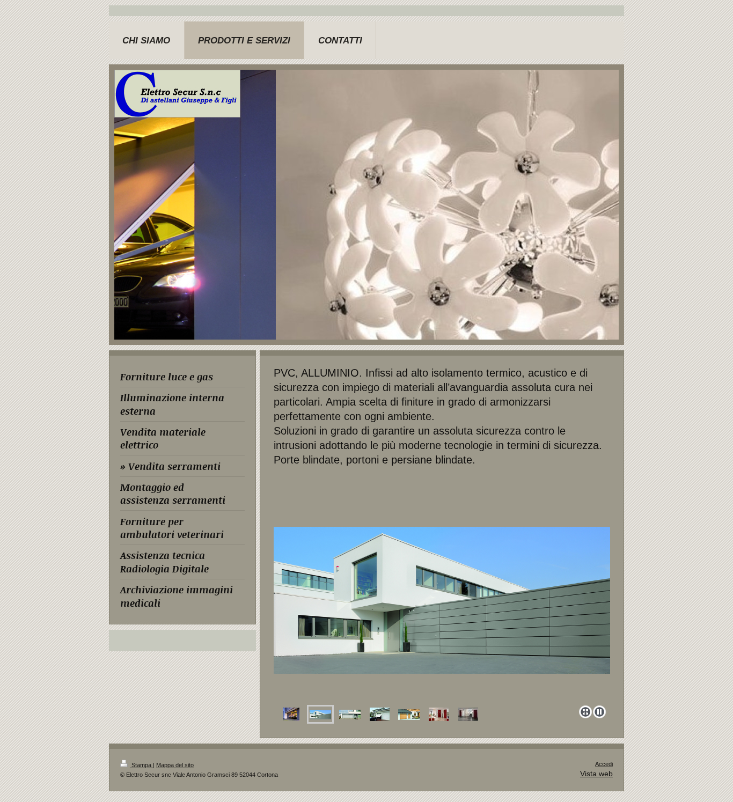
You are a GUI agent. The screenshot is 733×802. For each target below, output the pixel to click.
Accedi (604, 764)
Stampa (141, 765)
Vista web (596, 773)
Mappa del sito (175, 765)
